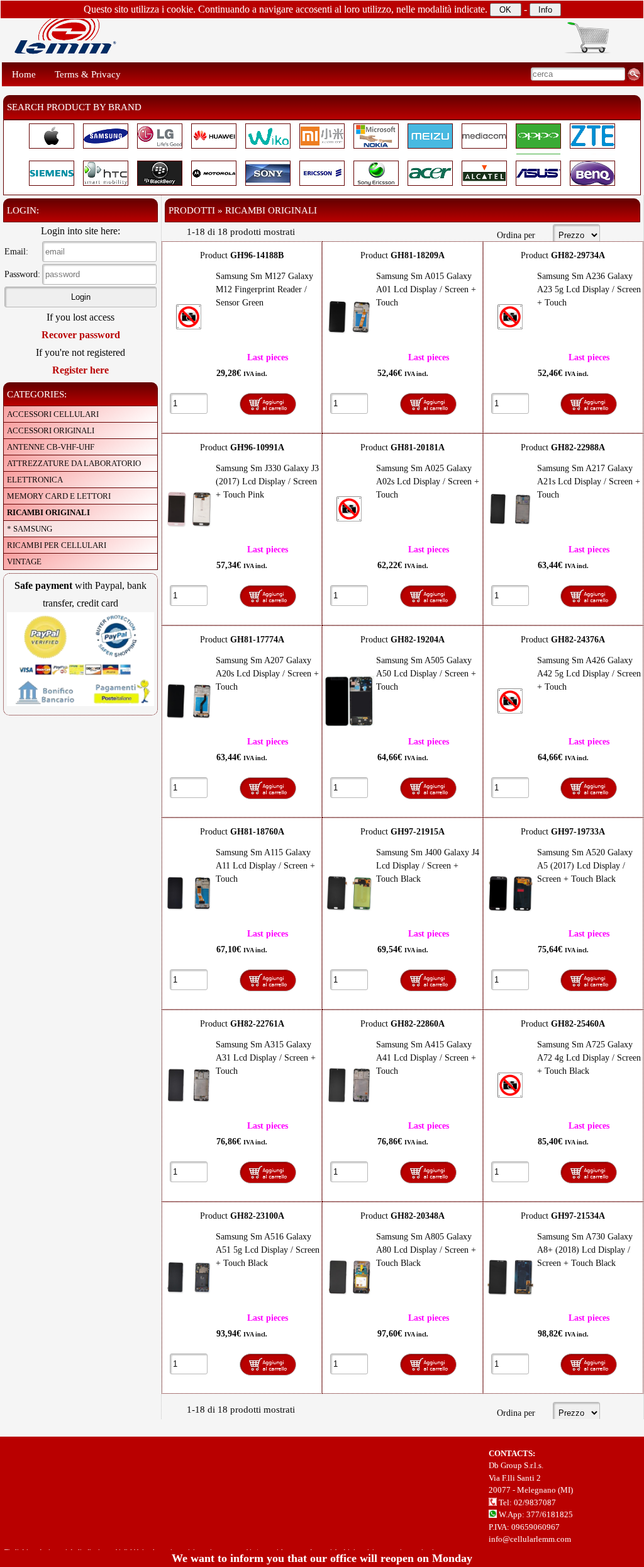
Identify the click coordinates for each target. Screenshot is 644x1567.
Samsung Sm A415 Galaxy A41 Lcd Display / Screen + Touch (426, 1058)
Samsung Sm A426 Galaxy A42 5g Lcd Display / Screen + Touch (589, 674)
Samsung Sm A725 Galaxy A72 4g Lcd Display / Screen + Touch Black (589, 1058)
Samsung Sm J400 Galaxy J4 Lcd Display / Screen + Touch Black (427, 866)
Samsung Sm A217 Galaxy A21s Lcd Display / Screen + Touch (588, 481)
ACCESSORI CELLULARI (53, 414)
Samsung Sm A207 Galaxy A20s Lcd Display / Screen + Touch (267, 674)
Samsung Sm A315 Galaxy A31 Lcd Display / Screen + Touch (266, 1058)
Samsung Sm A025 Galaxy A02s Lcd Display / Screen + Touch (427, 481)
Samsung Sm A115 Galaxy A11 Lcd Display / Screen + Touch (265, 866)
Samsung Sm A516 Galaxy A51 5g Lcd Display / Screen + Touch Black (267, 1250)
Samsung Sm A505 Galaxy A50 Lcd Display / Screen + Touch (426, 674)
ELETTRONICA (35, 479)
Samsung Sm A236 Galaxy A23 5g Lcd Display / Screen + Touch (589, 289)
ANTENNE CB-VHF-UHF (50, 447)
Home (24, 74)
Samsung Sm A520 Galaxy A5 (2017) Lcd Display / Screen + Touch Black (585, 866)
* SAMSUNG (29, 528)
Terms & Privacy (88, 74)
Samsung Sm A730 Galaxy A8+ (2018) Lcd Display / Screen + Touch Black (585, 1250)
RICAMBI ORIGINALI (48, 512)
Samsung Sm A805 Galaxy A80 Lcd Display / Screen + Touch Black (426, 1250)
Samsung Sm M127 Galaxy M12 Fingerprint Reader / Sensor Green (264, 289)
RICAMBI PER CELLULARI (56, 545)
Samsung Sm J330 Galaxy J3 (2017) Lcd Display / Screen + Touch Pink (267, 481)
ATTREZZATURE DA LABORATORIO (74, 463)
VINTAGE (24, 561)
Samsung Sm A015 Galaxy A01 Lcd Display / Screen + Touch (426, 289)
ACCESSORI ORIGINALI (50, 430)
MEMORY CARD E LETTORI (59, 496)
